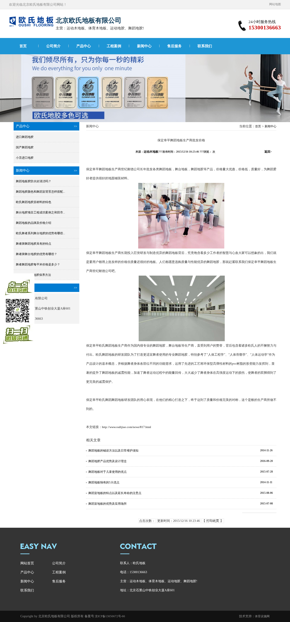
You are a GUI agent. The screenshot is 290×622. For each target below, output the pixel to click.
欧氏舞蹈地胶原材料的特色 (33, 202)
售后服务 (174, 46)
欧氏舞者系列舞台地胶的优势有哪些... (40, 233)
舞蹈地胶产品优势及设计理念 (107, 461)
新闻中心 (144, 46)
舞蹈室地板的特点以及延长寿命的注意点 (114, 493)
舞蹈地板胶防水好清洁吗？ (33, 181)
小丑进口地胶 (25, 157)
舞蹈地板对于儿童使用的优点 (107, 471)
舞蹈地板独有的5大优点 (103, 482)
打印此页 (212, 521)
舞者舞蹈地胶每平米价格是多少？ (38, 264)
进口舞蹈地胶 (25, 137)
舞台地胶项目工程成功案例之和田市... (40, 212)
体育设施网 (262, 616)
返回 (268, 151)
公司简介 (53, 46)
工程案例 (114, 46)
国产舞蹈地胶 (25, 147)
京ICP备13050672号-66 (110, 616)
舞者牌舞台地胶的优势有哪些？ (36, 254)
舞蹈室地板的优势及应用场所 (107, 503)
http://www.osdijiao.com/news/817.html (126, 427)
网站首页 (27, 563)
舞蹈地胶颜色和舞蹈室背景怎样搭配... (40, 191)
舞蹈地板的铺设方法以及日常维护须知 (113, 450)
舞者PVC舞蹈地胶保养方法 (33, 275)
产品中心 (83, 46)
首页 (23, 46)
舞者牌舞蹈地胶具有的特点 (33, 243)
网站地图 (275, 4)
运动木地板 (151, 151)
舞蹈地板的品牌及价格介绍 (33, 223)
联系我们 (205, 46)
